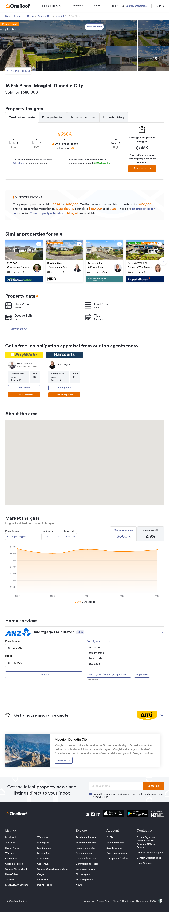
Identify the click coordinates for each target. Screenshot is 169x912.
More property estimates (46, 213)
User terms (142, 901)
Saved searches (114, 848)
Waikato (9, 853)
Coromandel (11, 858)
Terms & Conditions (123, 901)
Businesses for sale (85, 869)
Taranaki (9, 880)
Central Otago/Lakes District (52, 869)
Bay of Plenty (12, 848)
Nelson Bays (43, 853)
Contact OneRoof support (150, 852)
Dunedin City (44, 16)
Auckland (10, 843)
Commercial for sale (86, 858)
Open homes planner (117, 853)
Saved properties (115, 843)
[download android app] (137, 814)
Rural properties (84, 880)
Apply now (142, 674)
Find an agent (83, 874)
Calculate (44, 675)
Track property (94, 27)
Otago (30, 16)
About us (89, 901)
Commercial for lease (87, 864)
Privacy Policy (103, 901)
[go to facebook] (93, 814)
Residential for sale (86, 837)
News (97, 6)
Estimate (18, 16)
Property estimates (85, 848)
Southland (42, 880)
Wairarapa (42, 837)
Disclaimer (92, 680)
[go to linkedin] (98, 814)
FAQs (153, 901)
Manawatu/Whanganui (17, 885)
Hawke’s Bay (11, 874)
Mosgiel (59, 16)
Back (7, 16)
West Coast (43, 858)
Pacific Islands (44, 885)
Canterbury (43, 864)
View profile (24, 388)
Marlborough (44, 848)
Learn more (63, 760)
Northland (10, 837)
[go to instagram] (88, 814)
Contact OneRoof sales (149, 858)
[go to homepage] (17, 6)
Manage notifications (117, 858)
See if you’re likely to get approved (107, 674)
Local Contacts (144, 863)
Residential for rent (86, 843)
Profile (109, 837)
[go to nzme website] (157, 814)
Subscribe (153, 786)
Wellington (43, 843)
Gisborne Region (14, 864)
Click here (18, 163)
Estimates (77, 6)
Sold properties (84, 853)
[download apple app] (113, 814)
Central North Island (16, 869)
